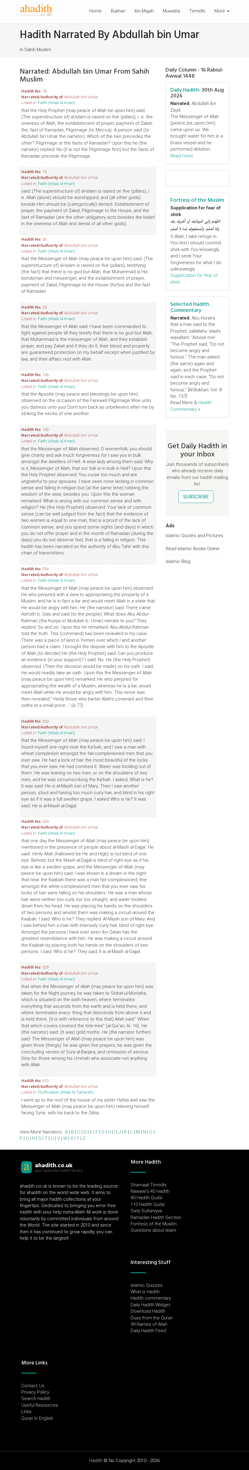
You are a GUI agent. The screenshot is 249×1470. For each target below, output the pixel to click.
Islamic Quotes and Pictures (194, 535)
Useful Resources (39, 1405)
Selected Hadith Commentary (189, 307)
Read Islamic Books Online (193, 548)
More (220, 11)
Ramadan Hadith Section (156, 1217)
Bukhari (118, 11)
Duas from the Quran (152, 1318)
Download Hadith (148, 1311)
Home (95, 11)
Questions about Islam (153, 1230)
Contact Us (32, 1385)
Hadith (95, 1460)
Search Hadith (35, 1398)
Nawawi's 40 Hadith (150, 1191)
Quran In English (37, 1418)
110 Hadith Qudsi (148, 1204)
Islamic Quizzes (146, 1285)
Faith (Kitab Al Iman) (56, 102)
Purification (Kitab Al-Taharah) (66, 1092)
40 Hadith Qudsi (146, 1197)
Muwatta (171, 11)
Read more (181, 156)
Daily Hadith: (185, 90)
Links (26, 1411)
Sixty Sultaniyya (146, 1210)
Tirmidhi (197, 11)
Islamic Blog (178, 561)
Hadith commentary (151, 1298)
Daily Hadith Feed (148, 1330)
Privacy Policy (35, 1392)
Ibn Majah (144, 11)
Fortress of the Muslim (197, 200)
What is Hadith (145, 1291)
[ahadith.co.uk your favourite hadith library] (26, 1167)
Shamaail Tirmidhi (148, 1185)
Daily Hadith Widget (150, 1305)
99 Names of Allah (149, 1324)
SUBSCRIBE (196, 497)
